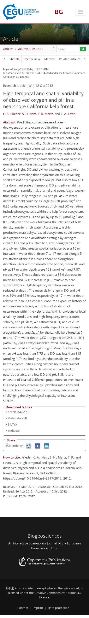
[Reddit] (28, 446)
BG (58, 11)
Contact (22, 608)
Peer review (32, 59)
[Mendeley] (14, 445)
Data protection (58, 608)
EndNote (14, 431)
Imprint (38, 608)
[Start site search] (83, 49)
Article (14, 59)
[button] (54, 49)
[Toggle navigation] (80, 12)
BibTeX (12, 424)
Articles (8, 49)
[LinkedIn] (46, 446)
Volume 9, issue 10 (30, 49)
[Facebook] (37, 446)
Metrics (49, 59)
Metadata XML (18, 418)
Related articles (70, 59)
